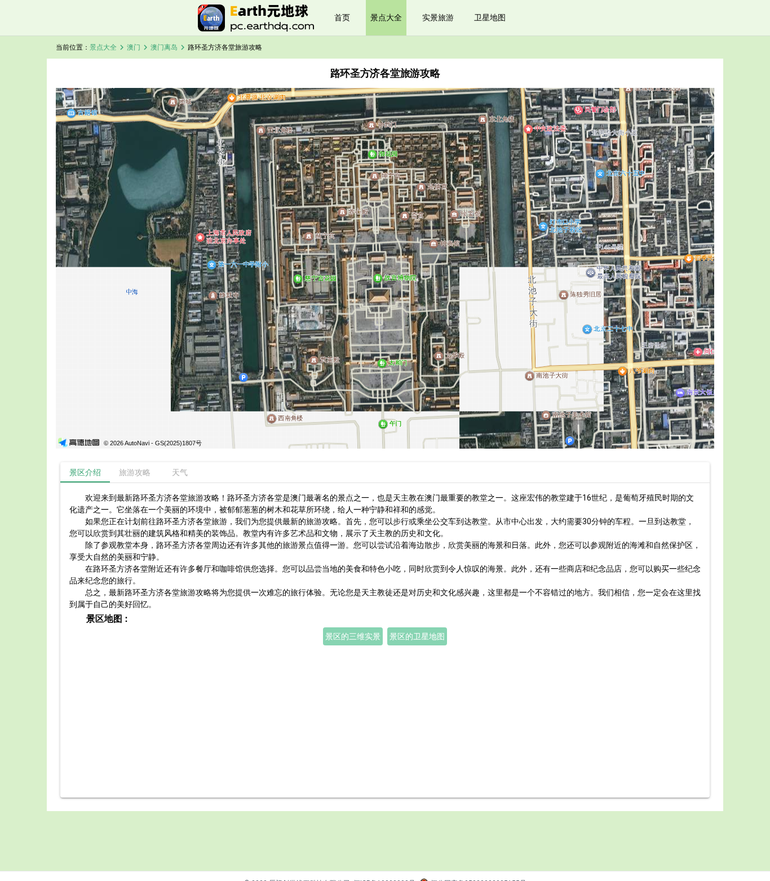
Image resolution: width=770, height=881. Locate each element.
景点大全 (386, 17)
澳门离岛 (164, 47)
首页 (342, 17)
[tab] (85, 472)
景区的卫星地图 (417, 636)
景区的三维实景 (352, 636)
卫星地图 (490, 17)
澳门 (133, 47)
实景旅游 (438, 17)
